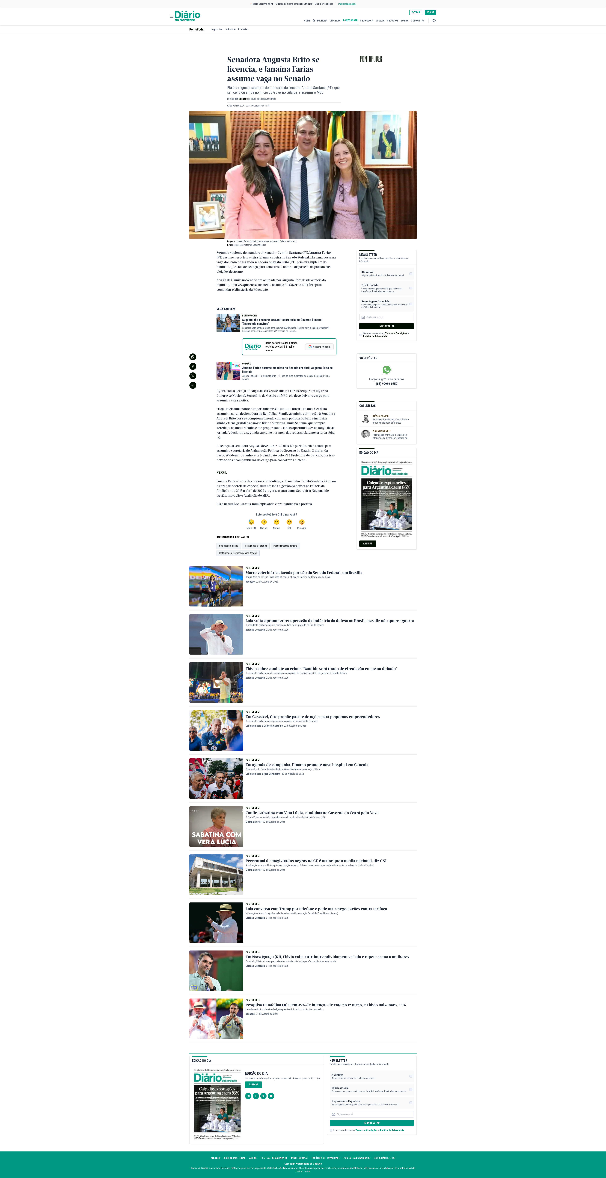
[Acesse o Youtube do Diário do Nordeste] (271, 1096)
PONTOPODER (350, 20)
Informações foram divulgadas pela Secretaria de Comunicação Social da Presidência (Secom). (292, 913)
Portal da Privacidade (357, 1158)
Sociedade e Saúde (228, 545)
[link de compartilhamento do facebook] (192, 366)
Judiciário (230, 29)
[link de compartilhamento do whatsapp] (192, 356)
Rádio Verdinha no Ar (263, 3)
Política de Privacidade (375, 336)
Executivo (243, 29)
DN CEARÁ (335, 20)
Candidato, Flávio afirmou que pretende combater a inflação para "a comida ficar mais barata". (291, 961)
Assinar (367, 543)
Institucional (299, 1158)
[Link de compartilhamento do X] (192, 375)
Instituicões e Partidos (256, 545)
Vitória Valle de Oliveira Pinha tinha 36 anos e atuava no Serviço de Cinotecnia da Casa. (288, 577)
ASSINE (430, 12)
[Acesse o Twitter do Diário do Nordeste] (263, 1096)
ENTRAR (415, 12)
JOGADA (380, 20)
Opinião (246, 363)
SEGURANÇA (366, 20)
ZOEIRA (404, 20)
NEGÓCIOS (392, 20)
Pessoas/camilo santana (285, 545)
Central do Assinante (274, 1158)
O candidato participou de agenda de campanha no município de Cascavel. (282, 721)
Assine (253, 1158)
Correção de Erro (384, 1158)
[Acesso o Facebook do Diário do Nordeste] (256, 1096)
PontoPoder (197, 29)
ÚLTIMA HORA (320, 20)
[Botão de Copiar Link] (192, 385)
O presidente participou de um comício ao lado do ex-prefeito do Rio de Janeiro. (285, 625)
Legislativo (217, 29)
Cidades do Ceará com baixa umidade (294, 3)
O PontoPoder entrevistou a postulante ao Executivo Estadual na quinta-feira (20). (285, 817)
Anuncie (215, 1158)
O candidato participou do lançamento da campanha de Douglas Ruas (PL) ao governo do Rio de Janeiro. (296, 673)
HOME (307, 20)
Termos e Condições (396, 333)
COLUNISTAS (418, 20)
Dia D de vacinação (324, 3)
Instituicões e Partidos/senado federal (238, 553)
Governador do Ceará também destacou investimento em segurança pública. (283, 769)
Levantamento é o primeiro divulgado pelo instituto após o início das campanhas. (285, 1009)
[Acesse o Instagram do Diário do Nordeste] (248, 1096)
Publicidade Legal (347, 3)
